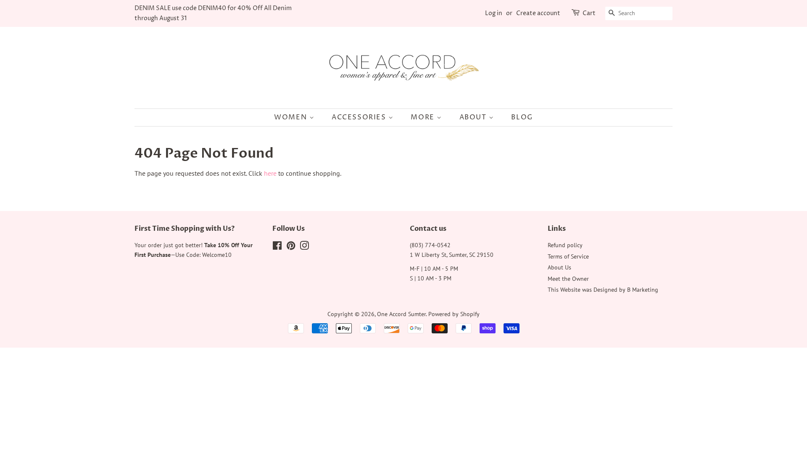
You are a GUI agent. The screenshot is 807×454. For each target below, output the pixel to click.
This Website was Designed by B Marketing (603, 289)
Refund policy (565, 245)
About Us (559, 267)
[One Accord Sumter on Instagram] (304, 247)
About (474, 117)
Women (291, 117)
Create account (538, 13)
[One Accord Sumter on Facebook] (277, 247)
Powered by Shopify (454, 314)
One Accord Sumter (401, 314)
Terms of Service (568, 256)
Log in (493, 13)
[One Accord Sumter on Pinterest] (290, 247)
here (270, 173)
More (424, 117)
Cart (589, 13)
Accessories (360, 117)
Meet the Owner (568, 278)
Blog (522, 117)
